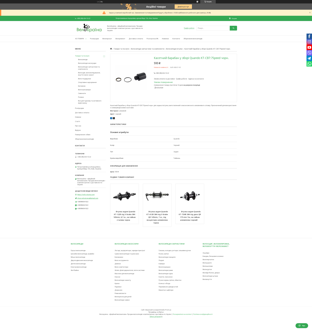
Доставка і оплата (136, 38)
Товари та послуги (121, 49)
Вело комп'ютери (121, 267)
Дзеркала (118, 290)
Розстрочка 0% (152, 38)
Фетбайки (75, 270)
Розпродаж (94, 38)
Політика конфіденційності (203, 314)
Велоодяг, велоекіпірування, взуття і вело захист (89, 74)
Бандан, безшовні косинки (213, 256)
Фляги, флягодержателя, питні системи (130, 270)
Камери (162, 264)
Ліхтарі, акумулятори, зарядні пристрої (130, 250)
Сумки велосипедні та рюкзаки (127, 254)
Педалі (161, 260)
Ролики (81, 97)
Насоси (117, 277)
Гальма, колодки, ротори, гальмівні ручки (175, 250)
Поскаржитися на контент (182, 314)
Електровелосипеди (79, 267)
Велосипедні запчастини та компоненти (147, 49)
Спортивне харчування (87, 82)
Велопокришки (164, 267)
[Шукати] (233, 28)
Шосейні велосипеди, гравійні (82, 254)
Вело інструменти (121, 260)
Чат (303, 326)
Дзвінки (118, 264)
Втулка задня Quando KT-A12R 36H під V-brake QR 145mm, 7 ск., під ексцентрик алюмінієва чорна (157, 217)
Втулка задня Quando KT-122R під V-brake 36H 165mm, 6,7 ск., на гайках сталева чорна (124, 215)
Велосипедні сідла (166, 273)
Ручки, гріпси (164, 254)
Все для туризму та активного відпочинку (89, 102)
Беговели (81, 86)
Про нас (78, 126)
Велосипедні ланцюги (167, 257)
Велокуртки (207, 269)
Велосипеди (83, 59)
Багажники (119, 257)
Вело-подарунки (84, 79)
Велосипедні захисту (123, 280)
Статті (77, 121)
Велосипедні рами (166, 270)
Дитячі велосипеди (78, 264)
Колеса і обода (164, 283)
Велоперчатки (208, 259)
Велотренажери (84, 90)
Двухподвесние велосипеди (82, 260)
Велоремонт (120, 38)
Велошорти (207, 263)
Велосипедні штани (210, 276)
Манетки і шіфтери (166, 290)
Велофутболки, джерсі (211, 273)
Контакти (176, 38)
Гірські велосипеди (78, 250)
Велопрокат (107, 38)
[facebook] (111, 118)
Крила (117, 283)
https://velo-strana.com (86, 194)
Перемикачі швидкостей (168, 287)
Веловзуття (207, 279)
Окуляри (206, 253)
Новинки (165, 38)
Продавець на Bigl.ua (156, 312)
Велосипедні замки (122, 300)
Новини (78, 117)
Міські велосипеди (78, 257)
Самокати (82, 93)
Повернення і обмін (82, 134)
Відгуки (78, 130)
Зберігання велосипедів (193, 38)
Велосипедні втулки (174, 49)
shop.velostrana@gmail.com (87, 198)
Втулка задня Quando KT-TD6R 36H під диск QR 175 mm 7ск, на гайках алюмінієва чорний (190, 215)
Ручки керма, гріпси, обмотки (170, 280)
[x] (114, 118)
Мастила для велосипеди (124, 273)
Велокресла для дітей (123, 296)
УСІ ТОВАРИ (79, 38)
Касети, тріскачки (165, 277)
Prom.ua (168, 310)
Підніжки (118, 287)
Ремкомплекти (120, 293)
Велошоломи (208, 266)
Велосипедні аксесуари (87, 63)
